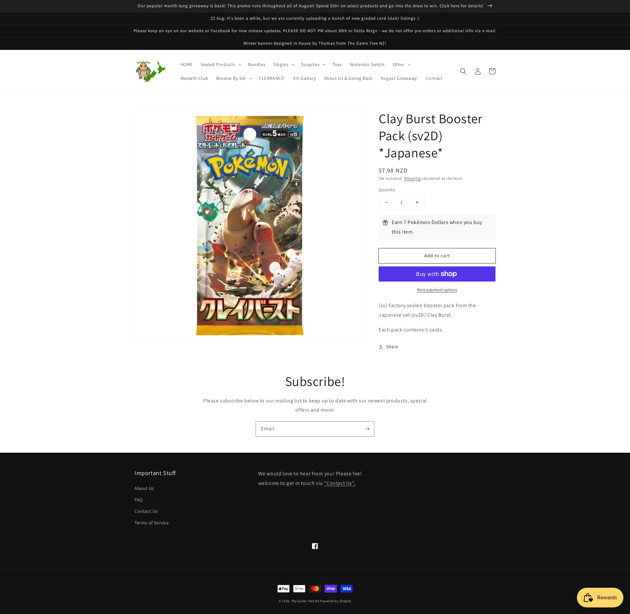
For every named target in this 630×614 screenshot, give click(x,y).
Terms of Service (152, 523)
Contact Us (146, 511)
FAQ (139, 500)
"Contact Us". (339, 483)
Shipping (412, 178)
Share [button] (392, 347)
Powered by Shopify (335, 601)
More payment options (437, 289)
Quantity (387, 190)
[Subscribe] (367, 428)
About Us (144, 488)
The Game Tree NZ (305, 601)
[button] (220, 64)
